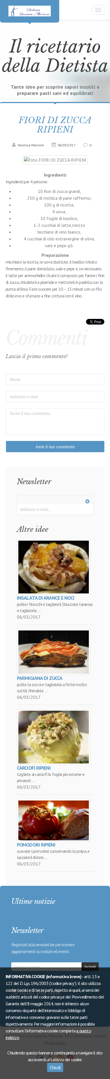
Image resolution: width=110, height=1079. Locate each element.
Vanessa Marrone (30, 145)
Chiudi (55, 1067)
